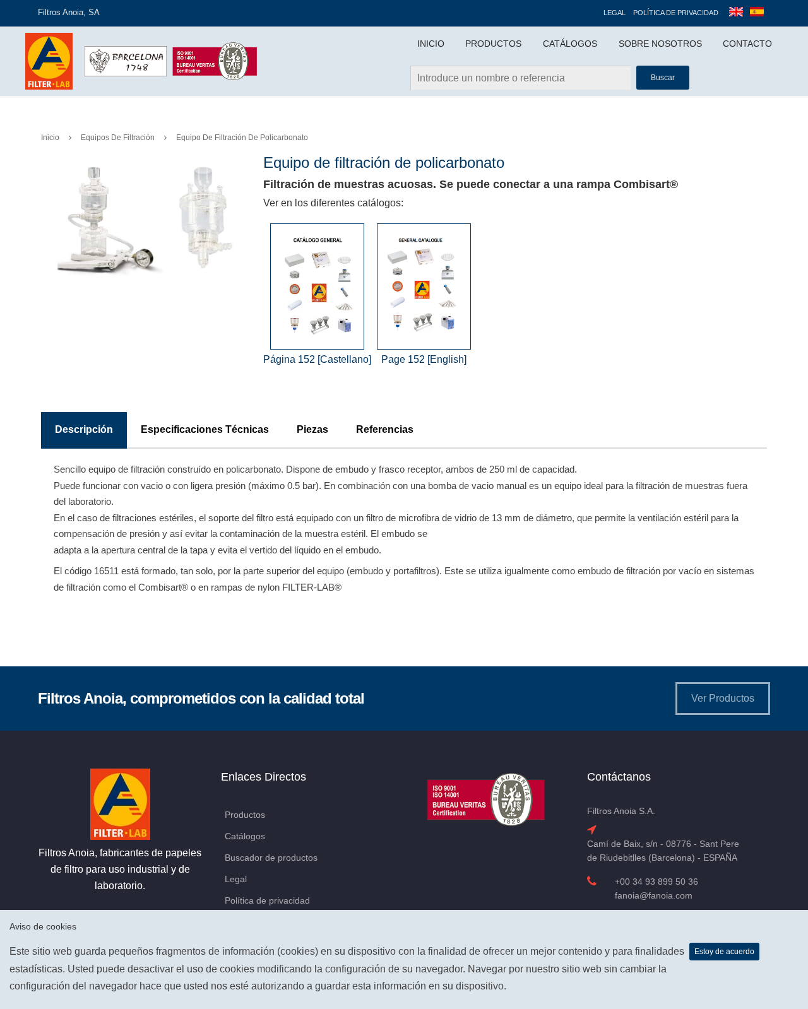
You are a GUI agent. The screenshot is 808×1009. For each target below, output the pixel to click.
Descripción (84, 429)
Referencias (384, 429)
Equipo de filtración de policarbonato (242, 137)
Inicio (430, 43)
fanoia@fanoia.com (653, 895)
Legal (614, 12)
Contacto (747, 43)
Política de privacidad (675, 12)
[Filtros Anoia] (50, 60)
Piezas (312, 429)
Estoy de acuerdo (724, 951)
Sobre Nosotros (660, 43)
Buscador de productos (271, 858)
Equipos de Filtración (118, 137)
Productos (493, 43)
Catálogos (570, 43)
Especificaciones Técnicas (205, 429)
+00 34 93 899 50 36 (656, 881)
